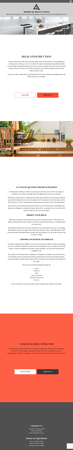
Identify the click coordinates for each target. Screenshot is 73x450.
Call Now (25, 95)
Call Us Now (25, 372)
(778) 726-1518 (38, 431)
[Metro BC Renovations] (36, 7)
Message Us (47, 95)
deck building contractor (23, 64)
